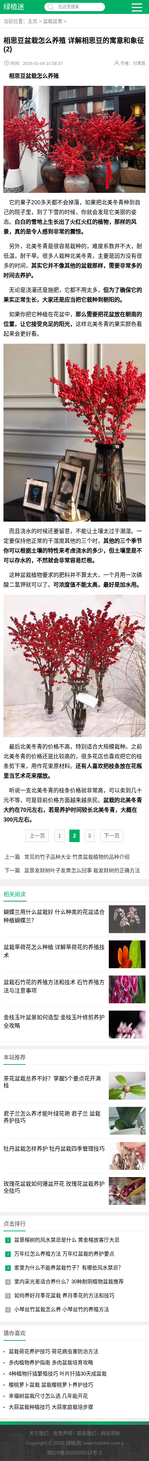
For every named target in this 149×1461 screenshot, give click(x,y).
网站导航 (110, 1433)
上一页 (37, 836)
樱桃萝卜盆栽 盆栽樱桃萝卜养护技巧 (51, 1385)
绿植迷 (13, 7)
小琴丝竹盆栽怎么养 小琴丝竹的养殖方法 (61, 1309)
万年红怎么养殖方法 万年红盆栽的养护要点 (64, 1254)
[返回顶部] (135, 1366)
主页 (32, 21)
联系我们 (86, 1433)
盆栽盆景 (52, 21)
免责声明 (62, 1433)
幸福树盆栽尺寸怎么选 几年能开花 (48, 1396)
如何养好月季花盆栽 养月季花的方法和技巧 (64, 1295)
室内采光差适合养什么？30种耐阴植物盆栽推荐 (69, 1281)
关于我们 (39, 1433)
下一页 (112, 836)
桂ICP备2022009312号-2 (74, 1452)
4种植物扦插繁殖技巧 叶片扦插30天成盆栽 (58, 1374)
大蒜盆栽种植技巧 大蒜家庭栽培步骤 (51, 1407)
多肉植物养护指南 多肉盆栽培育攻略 (51, 1362)
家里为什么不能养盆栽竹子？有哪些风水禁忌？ (68, 1268)
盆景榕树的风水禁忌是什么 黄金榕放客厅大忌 (67, 1240)
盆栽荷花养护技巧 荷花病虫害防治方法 (53, 1351)
